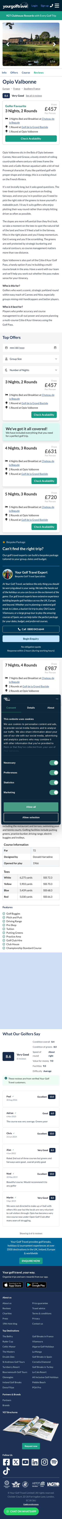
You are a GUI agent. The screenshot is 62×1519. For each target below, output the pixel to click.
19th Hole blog (10, 1323)
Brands (6, 1405)
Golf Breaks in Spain (42, 1356)
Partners (7, 1400)
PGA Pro (36, 1387)
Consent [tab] (11, 707)
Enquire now (31, 1260)
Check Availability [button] (31, 138)
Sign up (45, 5)
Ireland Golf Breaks (12, 1382)
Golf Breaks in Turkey (42, 1367)
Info (4, 72)
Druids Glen (8, 1356)
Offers (14, 72)
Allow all (31, 806)
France (16, 88)
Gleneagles (8, 1377)
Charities (7, 1313)
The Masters (9, 1351)
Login (34, 5)
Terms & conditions (41, 1313)
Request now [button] (31, 1446)
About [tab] (50, 707)
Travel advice (38, 1308)
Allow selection (31, 817)
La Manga (37, 1351)
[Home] (16, 5)
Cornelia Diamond (41, 1362)
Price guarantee (40, 1303)
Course (26, 72)
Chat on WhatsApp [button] (23, 1511)
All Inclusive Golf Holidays (45, 1377)
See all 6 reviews (34, 95)
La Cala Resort (39, 1372)
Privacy (36, 1318)
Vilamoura (37, 1341)
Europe (6, 88)
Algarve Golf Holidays (43, 1346)
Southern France (32, 88)
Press (5, 1318)
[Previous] (7, 44)
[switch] (53, 772)
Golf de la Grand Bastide (34, 127)
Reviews (39, 72)
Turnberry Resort (11, 1367)
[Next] (54, 44)
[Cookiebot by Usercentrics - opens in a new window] (44, 699)
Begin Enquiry (31, 638)
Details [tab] (31, 707)
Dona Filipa (8, 1387)
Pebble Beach (39, 1382)
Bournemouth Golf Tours (15, 1372)
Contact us (37, 1323)
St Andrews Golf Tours (14, 1362)
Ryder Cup (8, 1341)
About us (7, 1303)
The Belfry (8, 1336)
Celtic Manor (9, 1346)
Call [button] (33, 629)
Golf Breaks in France (42, 1336)
